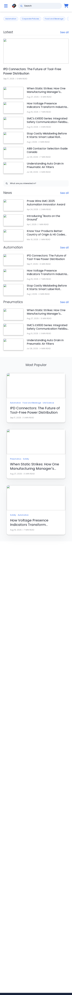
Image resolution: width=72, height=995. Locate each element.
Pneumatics (15, 459)
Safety (26, 459)
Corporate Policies (30, 18)
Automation (10, 18)
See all (64, 32)
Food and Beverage (54, 18)
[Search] (21, 5)
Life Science (48, 402)
